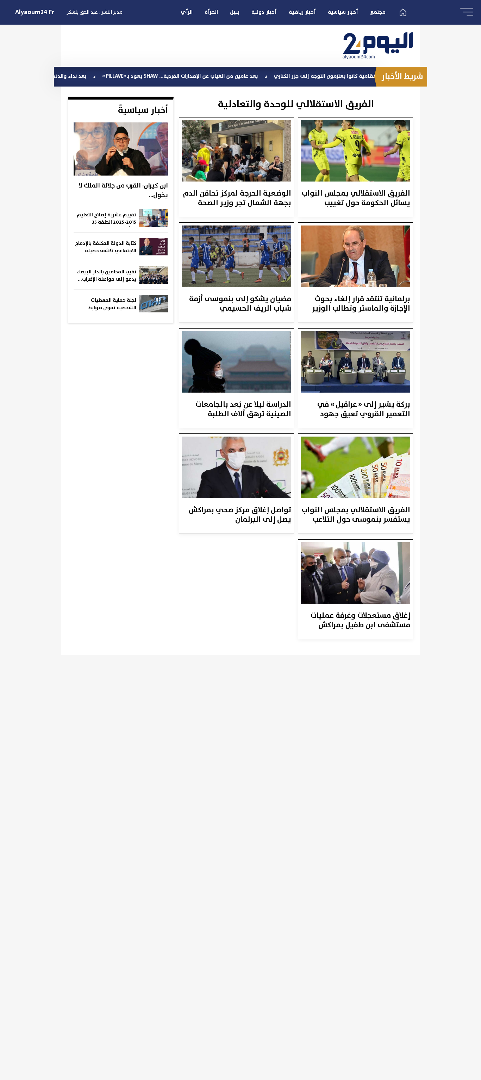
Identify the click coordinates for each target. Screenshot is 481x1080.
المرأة (211, 12)
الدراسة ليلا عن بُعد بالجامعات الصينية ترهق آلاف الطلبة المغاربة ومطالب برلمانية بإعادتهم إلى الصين (243, 410)
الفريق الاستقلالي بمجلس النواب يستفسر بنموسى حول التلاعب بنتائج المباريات (356, 515)
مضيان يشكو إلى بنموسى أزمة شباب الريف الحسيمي (240, 304)
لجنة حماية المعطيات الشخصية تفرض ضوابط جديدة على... (112, 304)
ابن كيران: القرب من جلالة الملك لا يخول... (123, 190)
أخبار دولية (264, 12)
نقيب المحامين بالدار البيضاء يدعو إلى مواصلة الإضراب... (106, 275)
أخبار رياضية (302, 12)
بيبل (234, 12)
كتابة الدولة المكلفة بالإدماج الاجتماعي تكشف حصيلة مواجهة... (105, 247)
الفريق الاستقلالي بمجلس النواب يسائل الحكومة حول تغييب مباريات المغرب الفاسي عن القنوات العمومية (356, 199)
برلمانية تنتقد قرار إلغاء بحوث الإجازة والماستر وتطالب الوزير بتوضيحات (361, 304)
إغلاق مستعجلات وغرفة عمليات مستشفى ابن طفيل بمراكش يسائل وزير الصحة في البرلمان (360, 621)
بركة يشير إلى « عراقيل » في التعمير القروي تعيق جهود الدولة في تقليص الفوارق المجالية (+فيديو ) (363, 410)
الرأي (187, 12)
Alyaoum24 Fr (34, 12)
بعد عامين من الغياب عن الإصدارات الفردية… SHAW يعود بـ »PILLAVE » (211, 76)
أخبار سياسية (343, 12)
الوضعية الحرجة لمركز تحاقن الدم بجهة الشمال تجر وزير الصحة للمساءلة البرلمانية (237, 199)
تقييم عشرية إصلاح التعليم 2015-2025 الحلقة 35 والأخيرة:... (106, 219)
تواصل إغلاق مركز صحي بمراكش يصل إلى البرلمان (240, 515)
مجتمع (378, 12)
